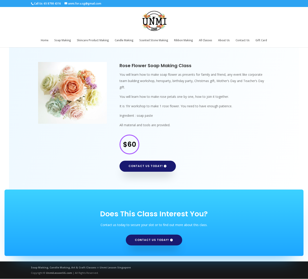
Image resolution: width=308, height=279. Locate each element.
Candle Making (124, 40)
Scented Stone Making (153, 40)
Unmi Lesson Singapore (115, 267)
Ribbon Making (183, 40)
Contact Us (243, 40)
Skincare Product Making (93, 40)
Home (44, 40)
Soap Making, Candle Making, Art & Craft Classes (63, 267)
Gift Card (261, 40)
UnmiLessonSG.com (59, 272)
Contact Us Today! (146, 166)
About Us (224, 40)
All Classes (205, 40)
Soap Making (62, 40)
